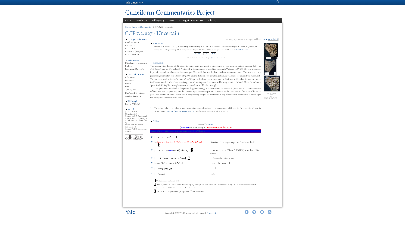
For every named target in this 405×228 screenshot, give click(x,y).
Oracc (210, 124)
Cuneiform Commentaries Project (170, 12)
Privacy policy (212, 213)
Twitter (254, 212)
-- (163, 142)
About (128, 20)
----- (177, 142)
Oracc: (153, 131)
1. (151, 108)
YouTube (269, 212)
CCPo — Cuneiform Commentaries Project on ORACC (181, 131)
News (172, 20)
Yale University (134, 2)
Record (131, 109)
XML (206, 54)
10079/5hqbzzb (242, 49)
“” (181, 111)
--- (163, 163)
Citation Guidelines (217, 58)
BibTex (197, 54)
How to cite (158, 43)
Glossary (212, 20)
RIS (213, 54)
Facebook (247, 212)
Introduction (141, 20)
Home (127, 27)
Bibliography (158, 20)
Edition (156, 121)
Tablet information (136, 74)
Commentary (133, 60)
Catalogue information (137, 39)
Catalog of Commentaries (191, 20)
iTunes (262, 212)
